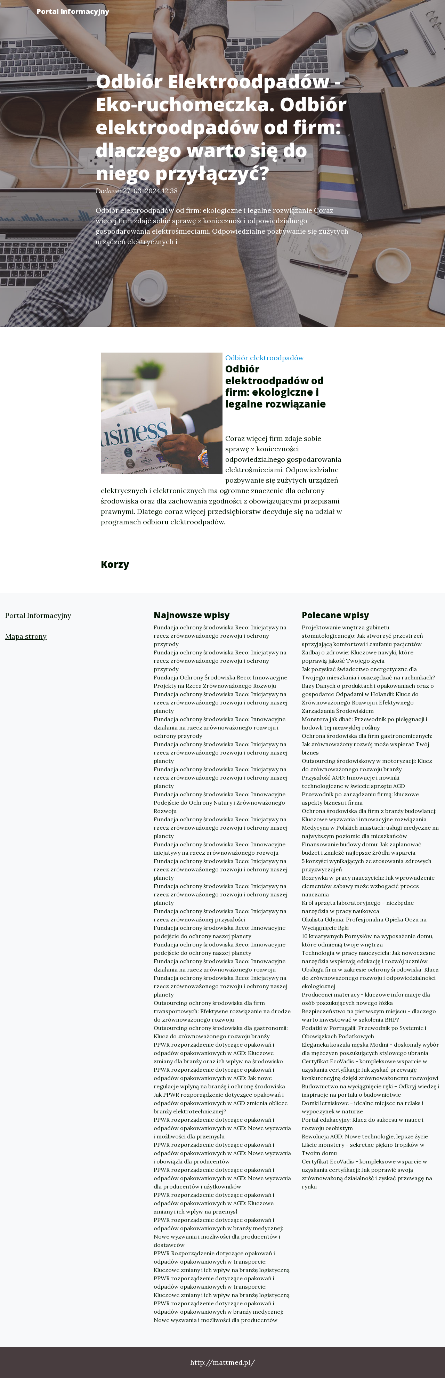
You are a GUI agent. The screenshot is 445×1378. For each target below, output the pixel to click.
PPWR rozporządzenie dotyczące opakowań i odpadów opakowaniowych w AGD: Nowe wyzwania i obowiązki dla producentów (222, 1153)
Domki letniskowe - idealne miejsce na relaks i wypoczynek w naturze (362, 1107)
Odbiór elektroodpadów (264, 357)
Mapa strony (26, 636)
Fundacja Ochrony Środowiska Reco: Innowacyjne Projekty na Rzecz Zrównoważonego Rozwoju (220, 681)
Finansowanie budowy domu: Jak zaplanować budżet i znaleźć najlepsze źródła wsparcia (361, 848)
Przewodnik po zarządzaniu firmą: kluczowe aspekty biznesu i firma (360, 798)
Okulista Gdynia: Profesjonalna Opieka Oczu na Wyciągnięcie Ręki (364, 923)
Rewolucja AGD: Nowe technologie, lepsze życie (365, 1136)
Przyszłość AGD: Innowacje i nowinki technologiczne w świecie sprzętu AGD (353, 781)
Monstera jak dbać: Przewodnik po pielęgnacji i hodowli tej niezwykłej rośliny (364, 723)
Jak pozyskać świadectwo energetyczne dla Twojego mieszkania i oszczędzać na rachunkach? (368, 673)
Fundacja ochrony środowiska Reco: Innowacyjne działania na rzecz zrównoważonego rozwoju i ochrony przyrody (219, 727)
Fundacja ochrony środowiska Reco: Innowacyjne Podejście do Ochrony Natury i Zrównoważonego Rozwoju (219, 802)
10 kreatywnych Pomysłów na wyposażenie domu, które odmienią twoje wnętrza (368, 940)
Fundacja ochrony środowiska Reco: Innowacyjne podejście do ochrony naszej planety (219, 932)
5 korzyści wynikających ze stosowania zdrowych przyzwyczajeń (366, 865)
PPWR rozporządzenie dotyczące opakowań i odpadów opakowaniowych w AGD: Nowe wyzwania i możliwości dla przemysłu (222, 1128)
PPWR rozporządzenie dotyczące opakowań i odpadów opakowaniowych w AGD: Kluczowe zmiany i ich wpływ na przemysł (214, 1203)
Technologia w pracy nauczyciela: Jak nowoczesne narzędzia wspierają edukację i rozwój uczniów (368, 957)
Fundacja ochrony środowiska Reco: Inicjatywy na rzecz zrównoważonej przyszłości (220, 915)
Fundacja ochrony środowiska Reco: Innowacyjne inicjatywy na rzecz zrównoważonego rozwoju (219, 848)
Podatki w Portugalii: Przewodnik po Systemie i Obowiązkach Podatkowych (364, 1032)
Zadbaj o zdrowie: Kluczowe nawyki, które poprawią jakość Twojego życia (357, 656)
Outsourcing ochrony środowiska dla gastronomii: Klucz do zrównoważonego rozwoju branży (221, 1032)
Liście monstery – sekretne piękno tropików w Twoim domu (363, 1149)
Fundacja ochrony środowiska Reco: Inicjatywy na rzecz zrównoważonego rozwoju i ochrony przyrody (220, 635)
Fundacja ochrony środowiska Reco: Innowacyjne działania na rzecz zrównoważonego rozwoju (219, 965)
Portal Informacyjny (73, 11)
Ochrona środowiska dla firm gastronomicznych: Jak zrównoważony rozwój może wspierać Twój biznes (367, 744)
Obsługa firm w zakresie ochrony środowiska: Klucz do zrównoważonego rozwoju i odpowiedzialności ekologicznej (370, 978)
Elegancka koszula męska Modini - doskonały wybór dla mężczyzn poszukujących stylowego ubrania (370, 1048)
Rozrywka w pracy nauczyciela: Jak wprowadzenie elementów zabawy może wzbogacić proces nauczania (368, 886)
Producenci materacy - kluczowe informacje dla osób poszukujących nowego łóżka (366, 998)
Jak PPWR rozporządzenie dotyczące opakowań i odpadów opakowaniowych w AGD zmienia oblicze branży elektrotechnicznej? (221, 1103)
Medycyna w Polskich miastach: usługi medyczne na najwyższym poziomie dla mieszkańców (370, 831)
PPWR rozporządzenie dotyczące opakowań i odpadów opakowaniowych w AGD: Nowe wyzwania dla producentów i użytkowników (222, 1178)
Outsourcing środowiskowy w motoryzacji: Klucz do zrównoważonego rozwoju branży (367, 765)
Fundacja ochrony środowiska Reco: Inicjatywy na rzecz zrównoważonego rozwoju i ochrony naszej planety (221, 702)
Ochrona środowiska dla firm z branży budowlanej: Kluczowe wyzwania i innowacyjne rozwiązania (369, 815)
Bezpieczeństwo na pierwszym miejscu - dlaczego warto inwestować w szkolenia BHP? (369, 1015)
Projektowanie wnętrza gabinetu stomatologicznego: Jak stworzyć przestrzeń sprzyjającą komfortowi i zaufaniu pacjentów (362, 635)
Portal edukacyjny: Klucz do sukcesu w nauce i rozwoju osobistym (362, 1123)
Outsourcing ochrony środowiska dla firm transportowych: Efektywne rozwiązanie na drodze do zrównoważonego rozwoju (222, 1011)
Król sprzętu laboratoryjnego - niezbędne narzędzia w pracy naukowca (358, 906)
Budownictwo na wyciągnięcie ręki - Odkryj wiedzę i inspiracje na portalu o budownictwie (370, 1090)
